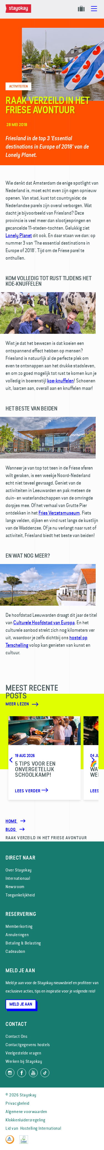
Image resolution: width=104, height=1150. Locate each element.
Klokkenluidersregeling (25, 1120)
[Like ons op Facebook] (21, 1072)
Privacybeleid (17, 1103)
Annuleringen (17, 935)
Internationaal (18, 878)
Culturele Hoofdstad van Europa (44, 622)
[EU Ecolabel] (25, 1142)
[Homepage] (19, 11)
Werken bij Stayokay (24, 1061)
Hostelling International (40, 1128)
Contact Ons (16, 1036)
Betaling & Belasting (23, 943)
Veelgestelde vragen (23, 1053)
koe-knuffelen (60, 380)
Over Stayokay (19, 870)
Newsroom (15, 887)
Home (11, 821)
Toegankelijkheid (20, 895)
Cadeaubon (15, 951)
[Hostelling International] (11, 1142)
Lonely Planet (19, 235)
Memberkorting (19, 926)
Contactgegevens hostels (28, 1045)
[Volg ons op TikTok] (44, 1072)
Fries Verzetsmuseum (59, 512)
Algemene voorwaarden (26, 1111)
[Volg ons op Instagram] (10, 1072)
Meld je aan (20, 1004)
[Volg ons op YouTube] (33, 1072)
